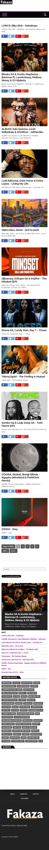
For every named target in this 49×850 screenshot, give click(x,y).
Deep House (29, 690)
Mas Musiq (6, 727)
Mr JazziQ (38, 703)
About (12, 794)
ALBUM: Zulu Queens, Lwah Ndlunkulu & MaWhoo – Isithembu (22, 130)
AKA (37, 714)
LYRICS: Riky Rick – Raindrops (19, 25)
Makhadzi (6, 731)
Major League (8, 724)
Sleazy (19, 703)
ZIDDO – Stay (10, 529)
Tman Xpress (31, 741)
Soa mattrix (33, 737)
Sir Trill (5, 710)
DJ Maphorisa (23, 686)
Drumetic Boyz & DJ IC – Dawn (13, 672)
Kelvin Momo (8, 703)
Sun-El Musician (29, 727)
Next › (5, 551)
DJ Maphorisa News (25, 714)
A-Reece (22, 700)
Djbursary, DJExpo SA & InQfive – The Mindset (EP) (24, 280)
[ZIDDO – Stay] (24, 526)
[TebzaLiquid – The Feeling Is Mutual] (24, 373)
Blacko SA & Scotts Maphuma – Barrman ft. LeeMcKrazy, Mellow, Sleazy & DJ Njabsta (22, 77)
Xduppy (36, 724)
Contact (36, 794)
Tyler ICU (28, 703)
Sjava (23, 737)
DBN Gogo (27, 720)
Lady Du (17, 727)
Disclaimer (24, 798)
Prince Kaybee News (21, 731)
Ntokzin (6, 741)
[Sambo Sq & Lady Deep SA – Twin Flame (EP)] (24, 419)
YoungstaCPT (18, 741)
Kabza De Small (8, 686)
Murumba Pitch (35, 710)
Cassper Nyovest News (12, 690)
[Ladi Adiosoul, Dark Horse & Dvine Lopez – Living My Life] (24, 177)
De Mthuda (24, 707)
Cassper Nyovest (9, 700)
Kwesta (23, 710)
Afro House (27, 683)
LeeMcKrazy (37, 707)
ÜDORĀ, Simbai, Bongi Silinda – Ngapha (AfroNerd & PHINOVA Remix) (21, 477)
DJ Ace (15, 707)
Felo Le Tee (7, 734)
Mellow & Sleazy (9, 693)
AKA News (32, 693)
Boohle (35, 731)
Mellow (31, 700)
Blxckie (15, 710)
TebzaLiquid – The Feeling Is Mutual (23, 376)
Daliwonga (7, 717)
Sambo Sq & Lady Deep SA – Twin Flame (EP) (22, 424)
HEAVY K (17, 734)
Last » (13, 551)
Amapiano (6, 683)
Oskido (26, 734)
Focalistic (6, 696)
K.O (40, 741)
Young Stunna (8, 714)
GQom (36, 683)
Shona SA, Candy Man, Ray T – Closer (24, 330)
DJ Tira (16, 696)
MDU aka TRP (34, 696)
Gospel (34, 686)
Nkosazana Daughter (11, 720)
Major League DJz (23, 724)
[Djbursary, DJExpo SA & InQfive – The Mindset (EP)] (24, 275)
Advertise (23, 794)
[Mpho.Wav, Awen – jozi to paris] (24, 226)
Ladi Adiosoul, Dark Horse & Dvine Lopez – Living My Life (22, 182)
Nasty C (22, 693)
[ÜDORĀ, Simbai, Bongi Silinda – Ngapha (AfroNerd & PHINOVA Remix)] (24, 471)
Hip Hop (16, 683)
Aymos (5, 737)
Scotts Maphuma (21, 717)
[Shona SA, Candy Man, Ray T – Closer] (24, 327)
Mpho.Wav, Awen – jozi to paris (20, 229)
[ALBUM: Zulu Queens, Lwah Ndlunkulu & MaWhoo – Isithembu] (24, 125)
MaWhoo (38, 720)
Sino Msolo (36, 734)
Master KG (14, 737)
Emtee (24, 696)
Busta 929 (6, 707)
